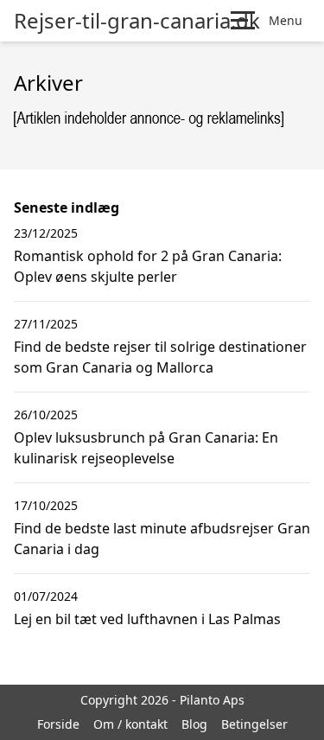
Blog (194, 724)
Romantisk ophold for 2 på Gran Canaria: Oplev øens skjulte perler (148, 266)
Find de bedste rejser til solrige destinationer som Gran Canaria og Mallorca (160, 357)
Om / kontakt (130, 724)
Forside (58, 724)
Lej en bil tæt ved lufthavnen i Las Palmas (147, 618)
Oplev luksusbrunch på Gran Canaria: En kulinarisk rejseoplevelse (146, 448)
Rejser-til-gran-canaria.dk (137, 21)
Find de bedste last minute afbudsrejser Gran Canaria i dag (162, 538)
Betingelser (254, 724)
